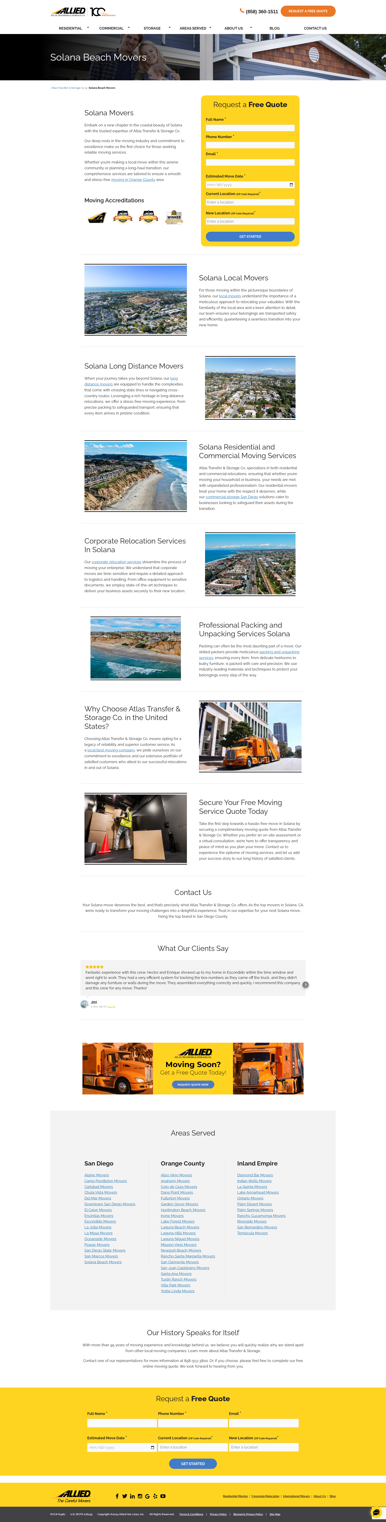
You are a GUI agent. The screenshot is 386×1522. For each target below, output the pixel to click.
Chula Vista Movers (100, 1187)
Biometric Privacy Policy (248, 1509)
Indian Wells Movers (254, 1176)
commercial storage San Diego (232, 497)
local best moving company (111, 750)
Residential (70, 28)
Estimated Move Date (226, 176)
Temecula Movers (252, 1228)
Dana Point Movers (177, 1187)
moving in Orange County (133, 180)
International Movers (296, 1491)
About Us (234, 28)
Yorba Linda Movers (178, 1286)
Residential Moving (235, 1491)
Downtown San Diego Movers (109, 1199)
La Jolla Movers (97, 1222)
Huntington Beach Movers (183, 1205)
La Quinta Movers (252, 1181)
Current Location (233, 193)
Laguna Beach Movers (180, 1222)
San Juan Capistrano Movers (185, 1263)
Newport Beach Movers (181, 1245)
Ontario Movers (250, 1193)
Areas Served (193, 28)
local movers (230, 296)
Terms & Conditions (191, 1509)
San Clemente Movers (180, 1257)
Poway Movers (97, 1239)
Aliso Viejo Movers (176, 1170)
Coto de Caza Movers (179, 1181)
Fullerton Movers (175, 1193)
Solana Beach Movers (103, 1257)
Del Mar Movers (97, 1193)
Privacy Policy (218, 1509)
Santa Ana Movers (176, 1268)
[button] (80, 982)
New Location (231, 212)
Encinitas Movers (98, 1210)
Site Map (275, 1509)
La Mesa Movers (98, 1228)
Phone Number (220, 136)
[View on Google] (84, 999)
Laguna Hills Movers (178, 1228)
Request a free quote (308, 11)
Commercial (111, 28)
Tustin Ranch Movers (178, 1274)
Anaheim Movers (175, 1176)
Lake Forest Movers (178, 1216)
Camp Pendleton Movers (105, 1176)
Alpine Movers (96, 1170)
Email (212, 153)
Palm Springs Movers (255, 1205)
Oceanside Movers (100, 1234)
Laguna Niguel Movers (180, 1234)
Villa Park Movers (175, 1280)
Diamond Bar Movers (255, 1170)
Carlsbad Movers (98, 1181)
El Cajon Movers (98, 1205)
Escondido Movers (100, 1216)
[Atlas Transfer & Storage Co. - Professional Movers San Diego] (82, 1491)
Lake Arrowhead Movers (258, 1187)
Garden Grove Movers (179, 1199)
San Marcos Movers (101, 1251)
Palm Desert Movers (254, 1199)
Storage (152, 28)
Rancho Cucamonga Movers (261, 1210)
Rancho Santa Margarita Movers (188, 1251)
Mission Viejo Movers (179, 1239)
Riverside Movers (252, 1216)
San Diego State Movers (104, 1245)
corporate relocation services (116, 562)
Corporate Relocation (265, 1491)
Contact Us (315, 28)
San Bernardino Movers (257, 1222)
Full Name (216, 119)
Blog (275, 28)
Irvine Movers (172, 1210)
